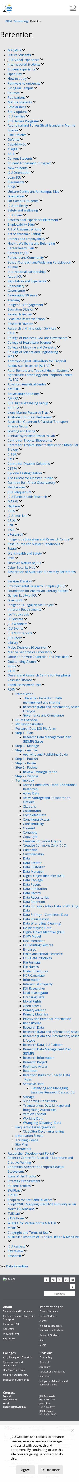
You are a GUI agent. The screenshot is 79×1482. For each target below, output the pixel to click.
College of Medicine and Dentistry (32, 347)
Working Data (33, 1118)
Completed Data (34, 815)
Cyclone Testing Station (25, 473)
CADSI (12, 520)
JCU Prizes (15, 215)
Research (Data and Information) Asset (51, 1032)
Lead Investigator (35, 993)
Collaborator (32, 811)
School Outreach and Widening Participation (40, 262)
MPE (11, 356)
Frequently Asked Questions (35, 1127)
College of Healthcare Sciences (30, 342)
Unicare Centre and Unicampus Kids (34, 191)
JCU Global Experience (24, 60)
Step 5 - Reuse (25, 763)
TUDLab (14, 1213)
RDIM (9, 21)
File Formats (31, 962)
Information (31, 980)
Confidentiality (33, 824)
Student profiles (19, 1186)
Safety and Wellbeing (23, 210)
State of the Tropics (22, 1176)
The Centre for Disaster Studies (31, 478)
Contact (9, 1392)
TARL (12, 530)
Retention (30, 1070)
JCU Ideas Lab (18, 516)
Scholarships (17, 107)
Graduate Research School (27, 319)
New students (18, 168)
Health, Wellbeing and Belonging (32, 243)
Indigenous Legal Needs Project (31, 605)
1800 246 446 (10, 1399)
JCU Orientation (19, 172)
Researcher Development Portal (31, 1153)
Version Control (34, 1114)
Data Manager (33, 871)
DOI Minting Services (38, 945)
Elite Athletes (17, 135)
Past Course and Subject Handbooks (34, 544)
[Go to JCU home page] (9, 1279)
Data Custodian (34, 867)
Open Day (15, 74)
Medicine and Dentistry (15, 1375)
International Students (24, 64)
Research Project (35, 1062)
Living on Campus (21, 88)
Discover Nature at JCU (25, 563)
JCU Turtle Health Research (28, 497)
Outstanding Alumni (22, 661)
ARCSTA (14, 408)
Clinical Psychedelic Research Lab (32, 436)
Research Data (33, 1027)
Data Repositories (36, 897)
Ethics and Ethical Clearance (43, 954)
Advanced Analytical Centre (27, 384)
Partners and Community (26, 257)
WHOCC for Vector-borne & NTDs (32, 1223)
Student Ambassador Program (30, 163)
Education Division (21, 309)
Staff (11, 558)
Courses (14, 93)
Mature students (20, 102)
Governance (17, 291)
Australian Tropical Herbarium (30, 417)
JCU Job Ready (18, 206)
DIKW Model (32, 936)
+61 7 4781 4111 (47, 1399)
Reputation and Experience (27, 281)
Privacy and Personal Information (47, 1019)
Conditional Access (36, 819)
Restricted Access (35, 1066)
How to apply (17, 78)
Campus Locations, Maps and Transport (19, 1317)
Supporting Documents (40, 1101)
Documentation (34, 941)
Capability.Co (17, 144)
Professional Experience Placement (33, 220)
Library (13, 642)
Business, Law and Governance (13, 1363)
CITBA (12, 454)
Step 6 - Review (26, 767)
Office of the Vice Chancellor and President (38, 657)
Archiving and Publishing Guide (45, 754)
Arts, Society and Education (17, 1357)
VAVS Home (16, 1218)
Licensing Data (33, 997)
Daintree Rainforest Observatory (32, 482)
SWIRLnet (15, 1190)
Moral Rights (32, 1001)
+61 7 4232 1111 (47, 1406)
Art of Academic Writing (25, 229)
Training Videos (26, 1140)
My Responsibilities (29, 724)
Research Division (21, 324)
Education (45, 1376)
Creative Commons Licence (42, 841)
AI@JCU (13, 149)
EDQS (12, 187)
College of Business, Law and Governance (38, 338)
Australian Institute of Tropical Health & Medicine (43, 1237)
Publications (17, 97)
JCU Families (17, 116)
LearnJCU (15, 177)
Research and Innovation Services (32, 328)
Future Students (20, 55)
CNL (11, 525)
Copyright (30, 837)
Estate (12, 548)
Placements (16, 182)
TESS (12, 511)
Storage (29, 1097)
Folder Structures (35, 971)
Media (12, 1228)
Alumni (13, 267)
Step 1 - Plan (24, 733)
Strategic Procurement (24, 1181)
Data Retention (34, 902)
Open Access (32, 1006)
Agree (25, 1470)
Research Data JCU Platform (35, 728)
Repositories (32, 1023)
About (7, 1307)
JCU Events (16, 628)
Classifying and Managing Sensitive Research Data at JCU (53, 1090)
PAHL (12, 671)
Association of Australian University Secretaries (42, 572)
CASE (12, 333)
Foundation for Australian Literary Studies (38, 591)
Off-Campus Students (23, 201)
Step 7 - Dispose (27, 776)
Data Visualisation (36, 919)
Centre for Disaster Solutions (29, 463)
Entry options (18, 112)
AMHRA (13, 398)
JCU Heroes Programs (24, 121)
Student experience (22, 69)
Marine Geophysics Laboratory (30, 652)
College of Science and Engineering (33, 352)
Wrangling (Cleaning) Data (42, 1123)
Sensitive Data (33, 1084)
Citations (29, 806)
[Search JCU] (73, 8)
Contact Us (23, 1149)
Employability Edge (21, 224)
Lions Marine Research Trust (29, 412)
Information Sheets (29, 1136)
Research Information (38, 1058)
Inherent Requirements (25, 609)
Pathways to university (24, 83)
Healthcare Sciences (14, 1370)
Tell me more (50, 1470)
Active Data (31, 793)
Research (15, 1256)
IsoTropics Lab (19, 614)
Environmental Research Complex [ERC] (36, 586)
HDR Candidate (34, 975)
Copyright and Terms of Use (28, 1232)
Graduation (16, 196)
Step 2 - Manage (27, 746)
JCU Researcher (34, 988)
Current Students (20, 158)
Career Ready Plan (21, 248)
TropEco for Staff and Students (30, 1200)
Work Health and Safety (25, 553)
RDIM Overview (26, 720)
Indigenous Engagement (26, 305)
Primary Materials (36, 1014)
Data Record (32, 893)
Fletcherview (17, 487)
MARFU (13, 501)
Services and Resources (52, 1371)
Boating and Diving (22, 431)
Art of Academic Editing (24, 234)
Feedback (59, 1293)
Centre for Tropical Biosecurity (30, 440)
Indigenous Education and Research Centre (39, 539)
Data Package (33, 880)
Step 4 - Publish (26, 759)
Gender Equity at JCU (23, 595)
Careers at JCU (18, 253)
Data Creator (32, 863)
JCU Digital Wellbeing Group (28, 403)
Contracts (30, 832)
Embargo (29, 949)
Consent (29, 828)
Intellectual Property (38, 984)
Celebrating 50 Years (23, 295)
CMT (11, 459)
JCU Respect (17, 1246)
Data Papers (32, 884)
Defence (14, 139)
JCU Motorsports (20, 633)
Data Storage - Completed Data (45, 915)
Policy (12, 666)
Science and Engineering (16, 1379)
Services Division (20, 581)
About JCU (15, 276)
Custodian (30, 850)
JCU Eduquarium (20, 492)
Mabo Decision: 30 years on (28, 647)
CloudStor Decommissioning (43, 1131)
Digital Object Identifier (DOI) (43, 876)
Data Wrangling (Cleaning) (42, 923)
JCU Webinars (18, 624)
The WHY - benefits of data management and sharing (42, 700)
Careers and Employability (27, 239)
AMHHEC (14, 389)
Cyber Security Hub (22, 567)
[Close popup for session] (72, 1431)
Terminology (21, 21)
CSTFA (13, 468)
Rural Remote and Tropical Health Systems (39, 370)
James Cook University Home (7, 8)
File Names (31, 967)
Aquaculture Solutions (24, 394)
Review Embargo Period (40, 772)
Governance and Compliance (43, 715)
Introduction (24, 694)
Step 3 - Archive (26, 750)
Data (26, 858)
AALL (12, 154)
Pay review (16, 1251)
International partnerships (27, 272)
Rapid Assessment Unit (24, 685)
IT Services (16, 619)
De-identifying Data (37, 928)
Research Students (49, 1335)
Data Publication (35, 889)
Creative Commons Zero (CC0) (44, 845)
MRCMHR (15, 50)
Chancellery (16, 286)
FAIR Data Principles (37, 958)
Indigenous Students (51, 1325)
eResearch (15, 534)
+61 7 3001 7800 (48, 1414)
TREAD (13, 1195)
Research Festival (20, 314)
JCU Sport (15, 638)
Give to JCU (16, 600)
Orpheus (14, 506)
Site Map (21, 1144)
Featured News (11, 1333)
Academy (14, 300)
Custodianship (33, 854)
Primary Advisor (34, 1010)
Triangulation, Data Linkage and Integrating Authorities (46, 1107)
